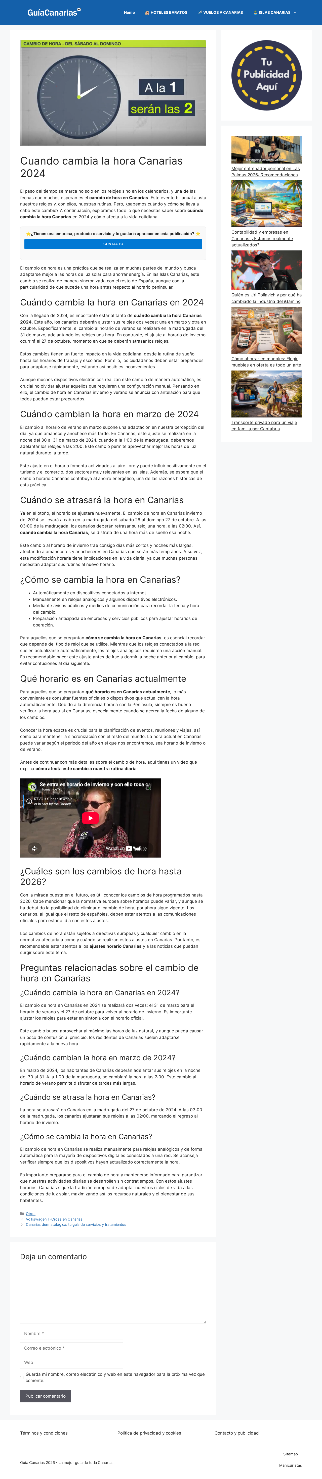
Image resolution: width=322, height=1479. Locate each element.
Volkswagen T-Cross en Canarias (54, 1219)
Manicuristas (290, 1465)
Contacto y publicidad (237, 1433)
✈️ (220, 12)
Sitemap (290, 1454)
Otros (30, 1213)
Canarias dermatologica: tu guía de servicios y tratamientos (76, 1224)
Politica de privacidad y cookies (149, 1433)
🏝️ (272, 12)
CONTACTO (113, 244)
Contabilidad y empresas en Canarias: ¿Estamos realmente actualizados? (262, 238)
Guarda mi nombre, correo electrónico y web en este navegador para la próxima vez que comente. (115, 1377)
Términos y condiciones (44, 1433)
